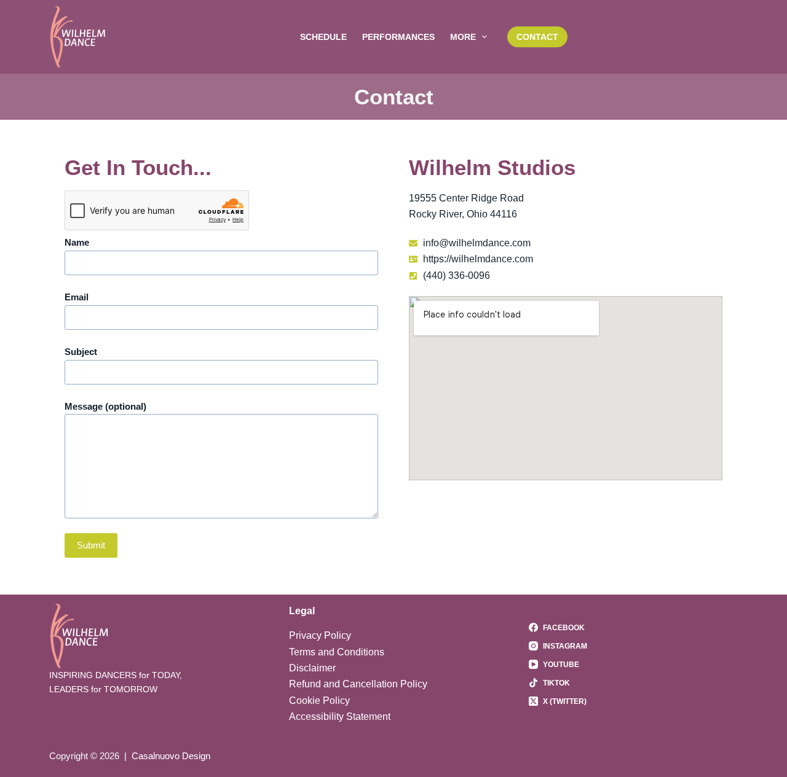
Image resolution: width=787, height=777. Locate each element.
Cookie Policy (319, 700)
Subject (81, 351)
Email (77, 297)
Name (77, 242)
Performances (398, 37)
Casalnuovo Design (171, 756)
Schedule (323, 37)
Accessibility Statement (339, 716)
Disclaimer (312, 668)
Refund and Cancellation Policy (358, 684)
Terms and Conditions (336, 652)
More (463, 37)
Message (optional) (105, 406)
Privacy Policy (320, 635)
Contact (537, 37)
